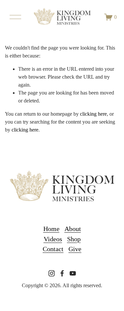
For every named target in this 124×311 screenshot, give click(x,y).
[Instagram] (51, 273)
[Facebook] (62, 273)
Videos (53, 239)
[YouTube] (72, 273)
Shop (74, 239)
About (72, 228)
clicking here (93, 114)
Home (51, 228)
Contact (53, 249)
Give (74, 249)
